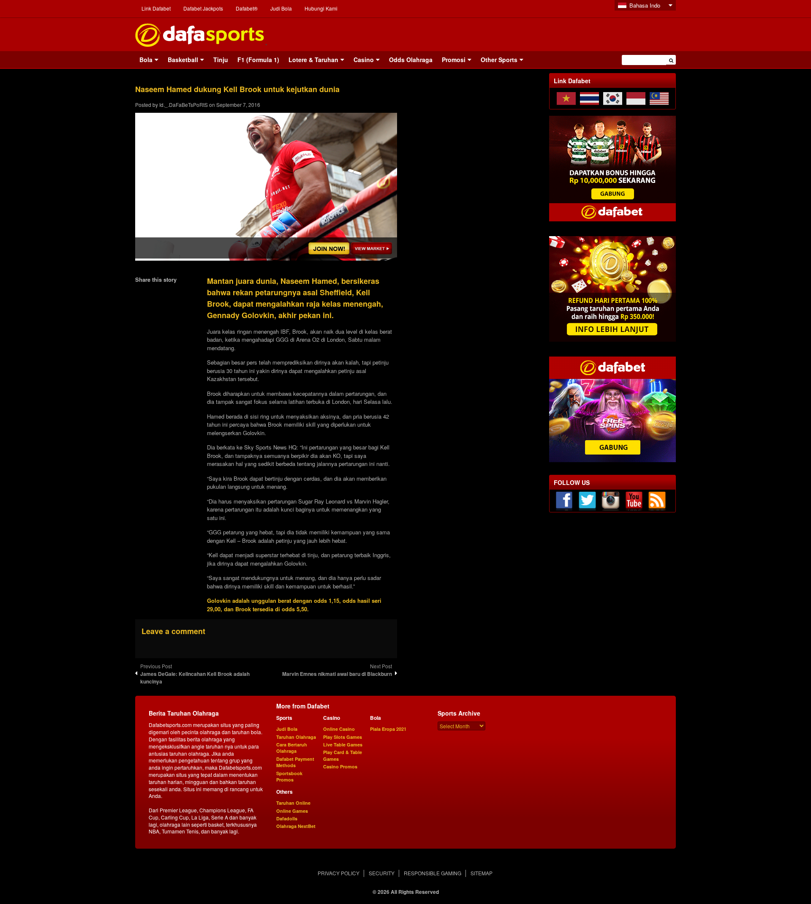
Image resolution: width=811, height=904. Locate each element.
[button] (671, 60)
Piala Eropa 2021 (388, 729)
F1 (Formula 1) (258, 59)
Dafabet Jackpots (203, 8)
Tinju (220, 59)
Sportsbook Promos (289, 776)
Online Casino (339, 729)
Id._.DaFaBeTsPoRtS (183, 104)
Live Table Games (342, 744)
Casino (364, 59)
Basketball (183, 59)
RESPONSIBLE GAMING (432, 873)
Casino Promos (340, 766)
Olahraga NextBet (296, 826)
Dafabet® (247, 8)
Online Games (292, 811)
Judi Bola (281, 8)
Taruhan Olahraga (296, 737)
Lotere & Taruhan (313, 59)
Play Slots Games (342, 737)
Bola (145, 59)
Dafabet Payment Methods (295, 762)
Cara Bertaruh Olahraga (291, 747)
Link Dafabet (156, 8)
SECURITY (382, 873)
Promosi (453, 59)
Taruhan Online (293, 803)
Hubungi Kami (321, 8)
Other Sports (499, 59)
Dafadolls (286, 818)
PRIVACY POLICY (338, 873)
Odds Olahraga (411, 59)
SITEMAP (482, 873)
